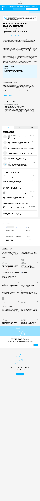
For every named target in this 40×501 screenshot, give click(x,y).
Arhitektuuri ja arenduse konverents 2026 (29, 238)
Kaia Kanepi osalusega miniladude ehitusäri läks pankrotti (21, 148)
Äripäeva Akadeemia (9, 236)
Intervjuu (4, 282)
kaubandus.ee (33, 6)
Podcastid (15, 11)
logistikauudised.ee (27, 6)
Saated (9, 156)
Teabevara (27, 11)
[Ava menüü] (6, 6)
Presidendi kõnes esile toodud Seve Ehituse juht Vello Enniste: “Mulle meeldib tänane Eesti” (27, 287)
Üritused (19, 11)
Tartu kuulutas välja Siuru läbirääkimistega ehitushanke (20, 153)
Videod (23, 11)
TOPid (11, 11)
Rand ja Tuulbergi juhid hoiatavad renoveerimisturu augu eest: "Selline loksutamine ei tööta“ (9, 305)
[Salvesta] (36, 135)
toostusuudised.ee (20, 6)
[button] (18, 345)
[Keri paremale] (35, 75)
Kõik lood (7, 11)
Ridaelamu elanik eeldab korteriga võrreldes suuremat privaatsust (14, 106)
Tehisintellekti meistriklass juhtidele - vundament (10, 239)
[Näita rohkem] (36, 6)
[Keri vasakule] (5, 75)
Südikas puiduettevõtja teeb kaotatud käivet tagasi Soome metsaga (19, 193)
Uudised (9, 141)
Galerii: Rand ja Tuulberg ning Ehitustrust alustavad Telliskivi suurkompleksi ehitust (28, 266)
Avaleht (3, 11)
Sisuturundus (10, 104)
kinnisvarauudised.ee (12, 6)
